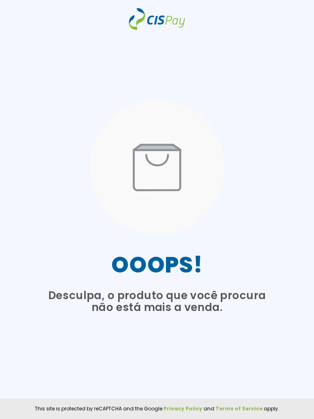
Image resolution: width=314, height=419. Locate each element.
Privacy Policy (182, 408)
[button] (157, 167)
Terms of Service (238, 408)
